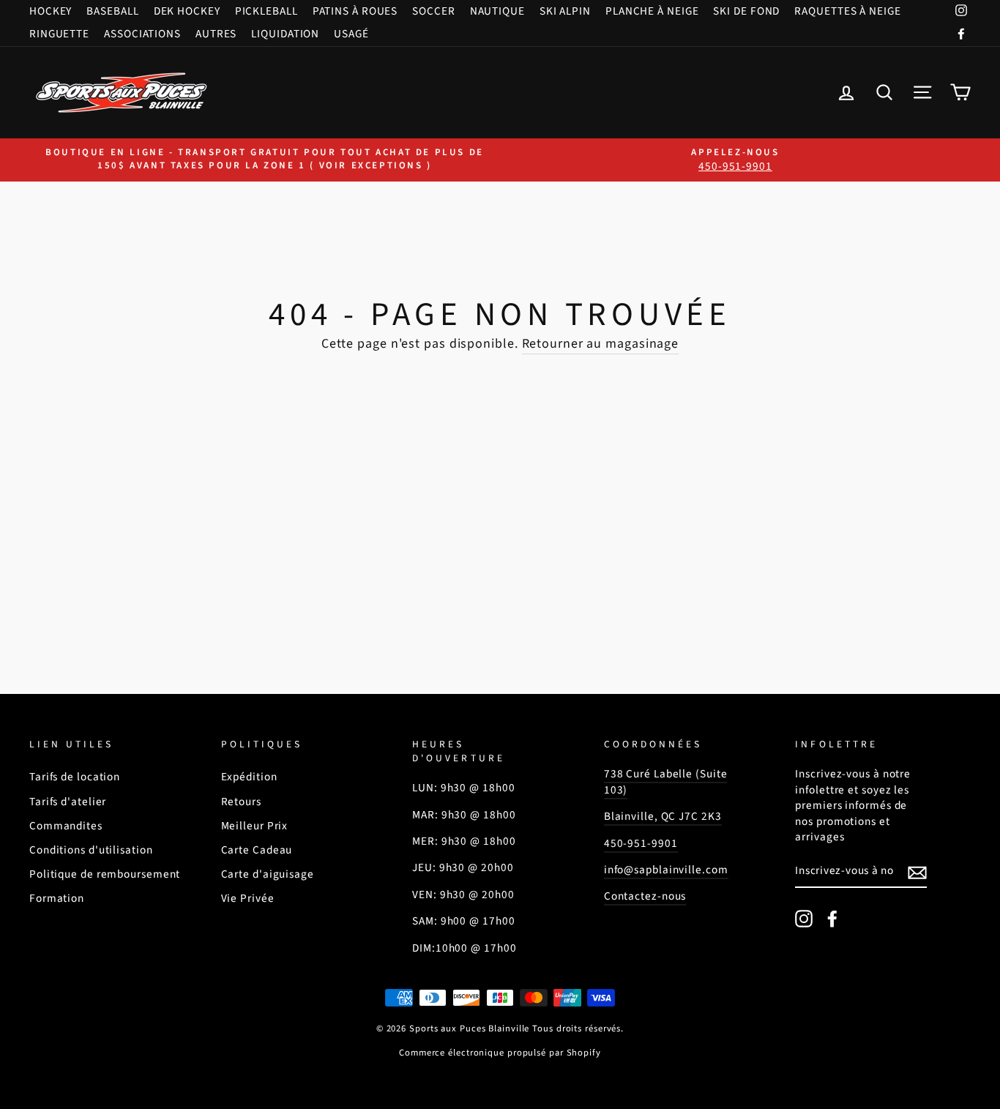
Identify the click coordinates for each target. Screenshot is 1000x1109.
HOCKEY (50, 11)
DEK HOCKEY (187, 11)
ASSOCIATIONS (142, 34)
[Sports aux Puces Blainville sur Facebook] (832, 918)
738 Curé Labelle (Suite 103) (666, 781)
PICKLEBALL (266, 11)
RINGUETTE (59, 34)
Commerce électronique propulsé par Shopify (500, 1052)
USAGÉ (351, 34)
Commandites (65, 826)
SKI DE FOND (746, 11)
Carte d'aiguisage (267, 874)
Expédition (249, 777)
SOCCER (433, 11)
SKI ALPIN (565, 11)
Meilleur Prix (254, 826)
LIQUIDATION (285, 34)
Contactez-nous (645, 896)
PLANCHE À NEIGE (652, 11)
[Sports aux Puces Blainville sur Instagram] (804, 918)
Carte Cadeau (257, 850)
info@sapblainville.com (666, 870)
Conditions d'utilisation (91, 850)
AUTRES (215, 34)
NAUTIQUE (497, 11)
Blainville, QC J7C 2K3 (663, 816)
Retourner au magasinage (600, 344)
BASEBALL (112, 11)
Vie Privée (248, 898)
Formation (56, 898)
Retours (241, 802)
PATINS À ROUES (355, 11)
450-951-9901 (641, 843)
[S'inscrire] (917, 871)
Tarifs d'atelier (67, 802)
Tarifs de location (74, 777)
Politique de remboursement (104, 874)
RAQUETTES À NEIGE (847, 11)
